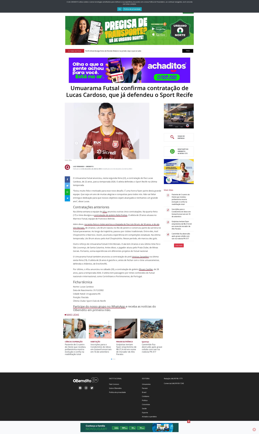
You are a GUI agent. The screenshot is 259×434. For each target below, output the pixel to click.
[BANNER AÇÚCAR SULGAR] (129, 427)
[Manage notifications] (254, 429)
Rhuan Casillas (146, 269)
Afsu (104, 211)
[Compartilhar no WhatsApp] (67, 192)
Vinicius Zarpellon (140, 256)
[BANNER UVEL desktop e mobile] (179, 116)
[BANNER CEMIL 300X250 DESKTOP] (179, 171)
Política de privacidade (132, 9)
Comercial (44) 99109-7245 (174, 383)
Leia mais (178, 245)
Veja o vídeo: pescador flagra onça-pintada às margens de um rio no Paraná (114, 51)
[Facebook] (80, 388)
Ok (120, 9)
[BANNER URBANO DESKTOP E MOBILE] (129, 30)
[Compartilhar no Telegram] (67, 198)
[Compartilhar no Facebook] (67, 179)
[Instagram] (86, 388)
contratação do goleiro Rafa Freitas (110, 215)
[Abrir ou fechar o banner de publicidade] (188, 421)
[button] (161, 327)
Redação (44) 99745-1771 (173, 378)
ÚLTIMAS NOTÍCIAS (74, 51)
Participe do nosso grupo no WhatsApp (99, 306)
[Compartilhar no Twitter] (67, 186)
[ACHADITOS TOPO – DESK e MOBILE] (129, 70)
